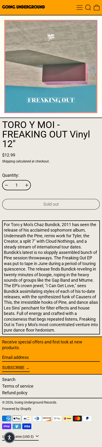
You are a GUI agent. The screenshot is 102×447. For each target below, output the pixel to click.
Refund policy (15, 392)
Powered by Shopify (16, 409)
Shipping (8, 161)
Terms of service (17, 386)
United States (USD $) (18, 437)
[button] (88, 7)
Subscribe (13, 367)
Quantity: (10, 175)
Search (8, 379)
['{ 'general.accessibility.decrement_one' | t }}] (6, 185)
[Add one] (26, 185)
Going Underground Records (35, 402)
